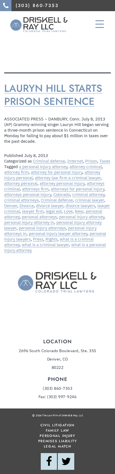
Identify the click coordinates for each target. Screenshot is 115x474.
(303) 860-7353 (57, 388)
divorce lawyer (49, 205)
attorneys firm (35, 189)
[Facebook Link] (49, 458)
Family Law (57, 430)
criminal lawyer (89, 200)
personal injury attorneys (42, 228)
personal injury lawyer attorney (58, 233)
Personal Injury (57, 435)
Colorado (61, 194)
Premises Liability (57, 441)
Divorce (27, 205)
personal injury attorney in (29, 222)
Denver (10, 205)
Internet (75, 161)
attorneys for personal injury (77, 189)
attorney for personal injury (56, 172)
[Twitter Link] (66, 458)
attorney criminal (86, 166)
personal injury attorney (81, 216)
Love (68, 211)
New (79, 211)
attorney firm (16, 172)
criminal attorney (88, 194)
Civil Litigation (57, 425)
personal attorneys (39, 216)
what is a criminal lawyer (45, 244)
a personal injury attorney (43, 166)
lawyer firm (33, 211)
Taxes (104, 161)
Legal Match (57, 446)
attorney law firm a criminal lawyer (68, 177)
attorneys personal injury (27, 194)
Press (38, 239)
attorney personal (20, 183)
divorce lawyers (80, 205)
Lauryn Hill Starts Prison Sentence (53, 94)
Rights (51, 239)
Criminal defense (49, 161)
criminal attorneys (21, 200)
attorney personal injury (62, 183)
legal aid (54, 211)
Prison (91, 161)
